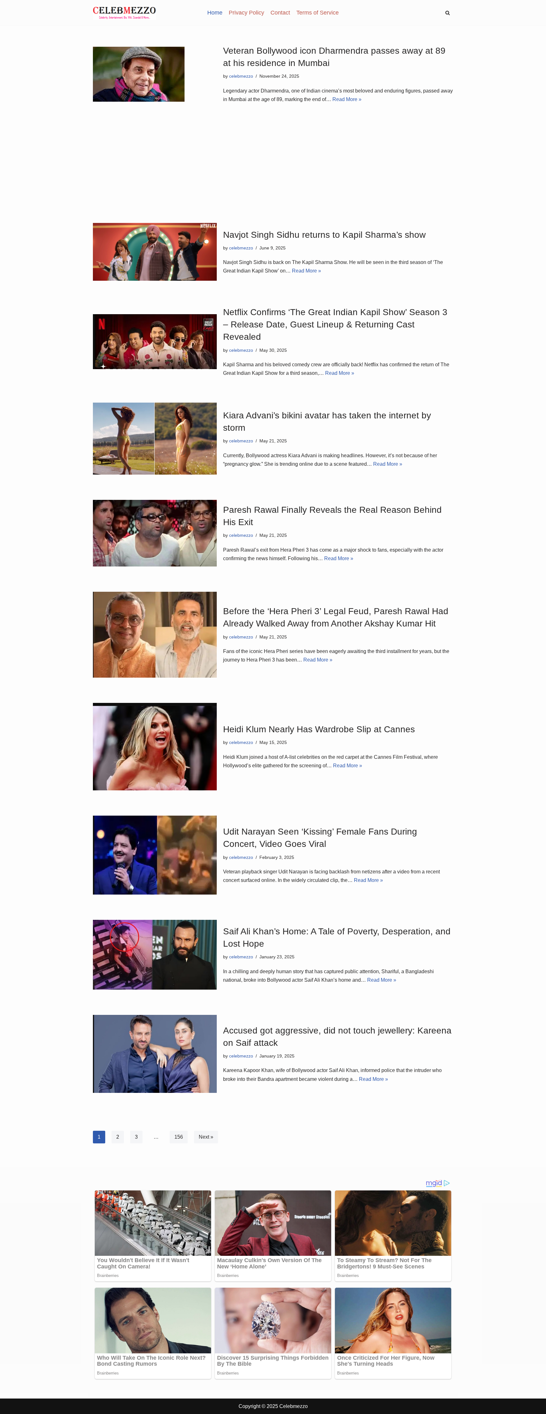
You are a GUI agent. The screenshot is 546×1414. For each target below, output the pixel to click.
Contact (280, 12)
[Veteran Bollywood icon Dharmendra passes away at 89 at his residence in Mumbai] (155, 74)
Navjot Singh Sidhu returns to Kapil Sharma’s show (324, 235)
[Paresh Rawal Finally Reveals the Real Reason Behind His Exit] (155, 533)
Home (214, 12)
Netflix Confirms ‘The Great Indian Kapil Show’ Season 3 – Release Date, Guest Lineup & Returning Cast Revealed (335, 324)
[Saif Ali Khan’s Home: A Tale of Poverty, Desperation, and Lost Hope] (155, 955)
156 (178, 1137)
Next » (206, 1137)
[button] (447, 12)
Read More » (346, 99)
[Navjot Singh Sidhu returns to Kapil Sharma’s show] (155, 252)
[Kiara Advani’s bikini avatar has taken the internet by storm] (155, 439)
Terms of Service (317, 12)
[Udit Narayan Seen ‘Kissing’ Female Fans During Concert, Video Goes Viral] (155, 855)
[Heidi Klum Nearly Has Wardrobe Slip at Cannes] (155, 746)
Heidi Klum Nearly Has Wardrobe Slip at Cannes (319, 729)
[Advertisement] (273, 156)
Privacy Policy (246, 12)
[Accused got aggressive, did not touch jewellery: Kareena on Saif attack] (155, 1054)
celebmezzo (241, 76)
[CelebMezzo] (124, 13)
